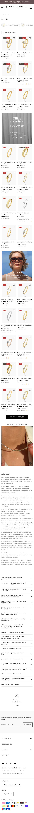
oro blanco (8, 488)
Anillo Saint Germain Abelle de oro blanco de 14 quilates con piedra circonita (24, 213)
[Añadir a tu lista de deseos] (14, 38)
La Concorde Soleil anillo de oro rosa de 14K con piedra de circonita (8, 352)
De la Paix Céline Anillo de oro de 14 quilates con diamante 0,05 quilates (24, 352)
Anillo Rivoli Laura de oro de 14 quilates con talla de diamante (8, 104)
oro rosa (15, 488)
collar (29, 545)
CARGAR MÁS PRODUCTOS (17, 417)
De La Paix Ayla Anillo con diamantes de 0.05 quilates (9, 378)
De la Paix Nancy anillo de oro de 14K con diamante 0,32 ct (24, 242)
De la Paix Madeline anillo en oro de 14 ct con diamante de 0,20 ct (24, 405)
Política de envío (19, 770)
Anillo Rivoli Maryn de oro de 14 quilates (8, 213)
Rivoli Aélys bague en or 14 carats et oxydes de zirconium (24, 300)
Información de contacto (9, 773)
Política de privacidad (20, 767)
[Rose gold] (30, 84)
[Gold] (26, 84)
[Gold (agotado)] (31, 221)
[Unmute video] (30, 463)
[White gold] (28, 84)
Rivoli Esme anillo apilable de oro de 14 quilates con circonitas (8, 78)
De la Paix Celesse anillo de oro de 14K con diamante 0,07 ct (24, 378)
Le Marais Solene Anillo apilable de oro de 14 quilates (7, 242)
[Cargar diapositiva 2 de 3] (17, 705)
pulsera (24, 545)
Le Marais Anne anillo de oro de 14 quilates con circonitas (8, 53)
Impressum (20, 773)
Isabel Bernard (9, 799)
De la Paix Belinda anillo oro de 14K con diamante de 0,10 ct (8, 300)
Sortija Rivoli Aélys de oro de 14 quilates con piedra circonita (24, 325)
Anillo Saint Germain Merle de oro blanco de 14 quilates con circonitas (8, 325)
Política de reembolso (9, 770)
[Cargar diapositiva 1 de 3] (16, 705)
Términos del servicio (8, 767)
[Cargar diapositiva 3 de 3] (18, 705)
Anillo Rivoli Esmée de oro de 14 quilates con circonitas (24, 187)
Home (2, 14)
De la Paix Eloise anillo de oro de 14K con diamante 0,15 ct (8, 405)
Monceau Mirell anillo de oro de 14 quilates (8, 187)
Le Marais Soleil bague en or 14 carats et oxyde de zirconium (24, 78)
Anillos (7, 14)
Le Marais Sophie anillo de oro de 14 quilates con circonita (24, 53)
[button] (2, 7)
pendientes (9, 547)
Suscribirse (27, 724)
